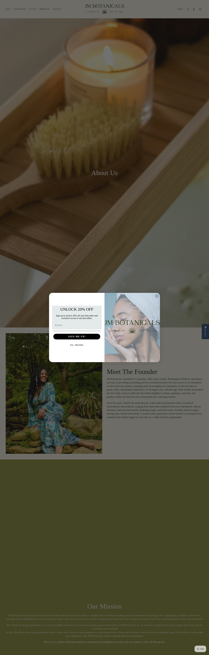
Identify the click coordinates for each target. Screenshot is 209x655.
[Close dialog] (157, 296)
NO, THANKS (77, 345)
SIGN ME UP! (76, 336)
